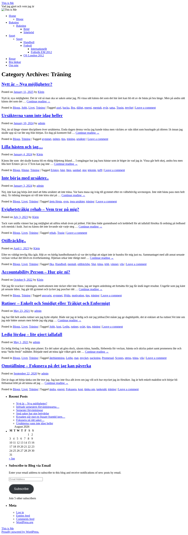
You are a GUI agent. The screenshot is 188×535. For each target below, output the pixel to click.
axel (58, 107)
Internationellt (39, 48)
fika (51, 264)
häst (62, 170)
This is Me (7, 3)
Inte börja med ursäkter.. (25, 178)
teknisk (92, 170)
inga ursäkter (77, 201)
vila (122, 264)
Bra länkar (15, 62)
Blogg (19, 19)
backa (66, 107)
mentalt (97, 107)
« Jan (12, 458)
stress (128, 357)
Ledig (66, 326)
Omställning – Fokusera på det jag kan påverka (46, 365)
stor (84, 170)
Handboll (29, 42)
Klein (41, 91)
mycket (84, 357)
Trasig (120, 107)
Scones (119, 357)
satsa (112, 107)
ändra (52, 389)
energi (88, 107)
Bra (73, 107)
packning (95, 357)
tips (63, 139)
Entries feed (23, 515)
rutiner (74, 326)
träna (100, 264)
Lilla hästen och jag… (22, 146)
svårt (82, 326)
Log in (20, 512)
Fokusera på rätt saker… (30, 420)
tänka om (89, 389)
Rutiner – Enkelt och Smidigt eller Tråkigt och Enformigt (55, 303)
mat (76, 357)
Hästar (25, 170)
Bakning (14, 22)
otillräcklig (83, 264)
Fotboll (28, 45)
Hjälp (67, 295)
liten (68, 170)
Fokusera (71, 389)
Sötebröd (29, 32)
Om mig (13, 65)
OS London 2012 (34, 55)
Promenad (108, 357)
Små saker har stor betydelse (32, 413)
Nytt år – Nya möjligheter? (26, 84)
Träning (40, 107)
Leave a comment (145, 107)
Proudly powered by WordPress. (20, 531)
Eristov (55, 170)
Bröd (26, 29)
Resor (12, 58)
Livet (31, 107)
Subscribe (21, 489)
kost (58, 326)
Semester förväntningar (29, 410)
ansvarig (47, 295)
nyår (105, 107)
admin (41, 123)
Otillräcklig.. (13, 240)
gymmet (46, 139)
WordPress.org (24, 522)
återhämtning (56, 357)
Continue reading (38, 101)
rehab (52, 232)
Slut (93, 264)
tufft (99, 170)
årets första (55, 201)
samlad (77, 170)
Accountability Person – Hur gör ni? (35, 272)
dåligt (80, 107)
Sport (12, 35)
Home (12, 15)
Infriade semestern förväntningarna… (37, 406)
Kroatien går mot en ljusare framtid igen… (40, 416)
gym (65, 201)
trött (106, 264)
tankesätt (101, 389)
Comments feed (25, 519)
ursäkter (81, 139)
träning (71, 139)
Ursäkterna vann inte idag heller (32, 115)
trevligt (129, 107)
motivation (78, 295)
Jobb (24, 107)
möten (56, 139)
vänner (114, 264)
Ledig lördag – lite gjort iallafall (31, 334)
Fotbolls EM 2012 (41, 52)
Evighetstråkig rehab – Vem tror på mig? (40, 209)
